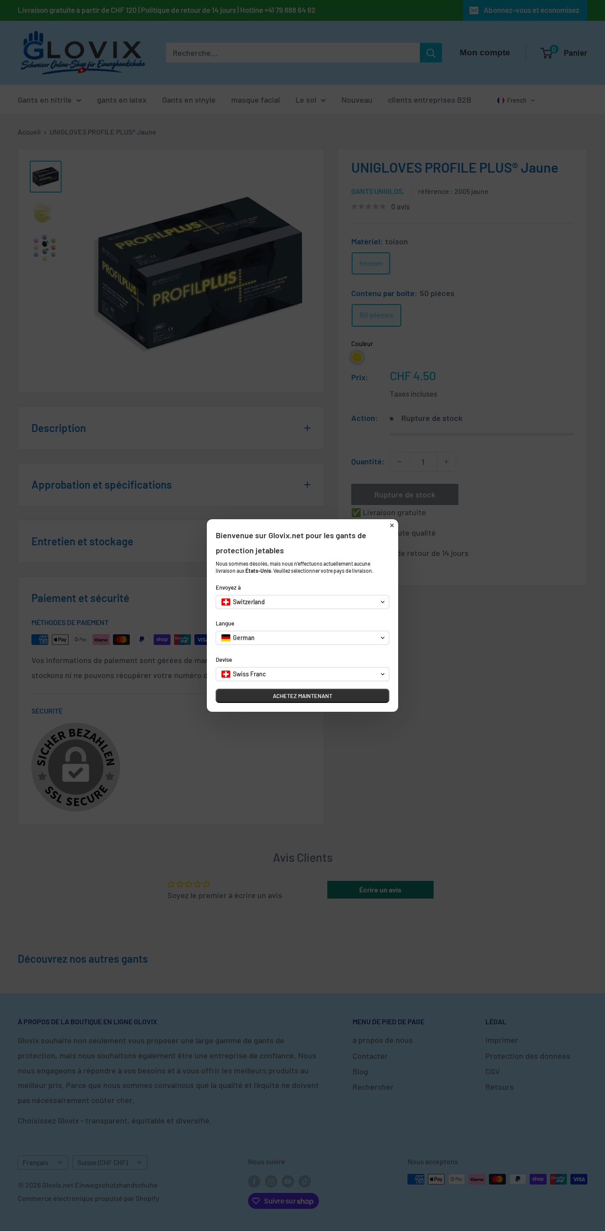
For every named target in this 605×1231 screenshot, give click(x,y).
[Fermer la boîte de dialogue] (392, 525)
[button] (302, 602)
